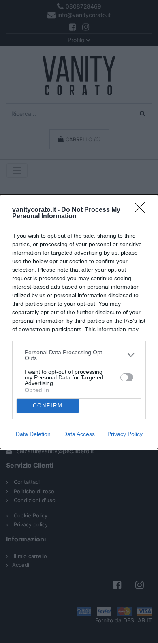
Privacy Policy (125, 434)
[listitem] (79, 355)
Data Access (79, 434)
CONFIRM (48, 405)
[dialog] (79, 321)
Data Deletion (33, 434)
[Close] (142, 210)
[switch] (126, 377)
